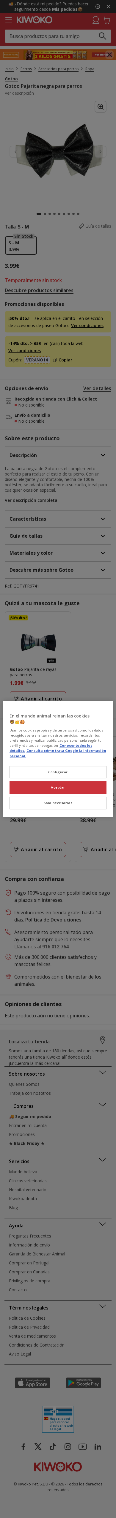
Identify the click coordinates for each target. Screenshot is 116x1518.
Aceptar (58, 787)
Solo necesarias (58, 803)
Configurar (58, 772)
